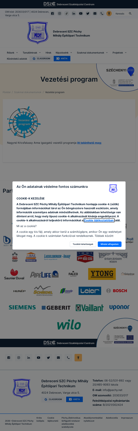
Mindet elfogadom (110, 244)
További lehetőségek (83, 244)
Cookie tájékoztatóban (99, 220)
